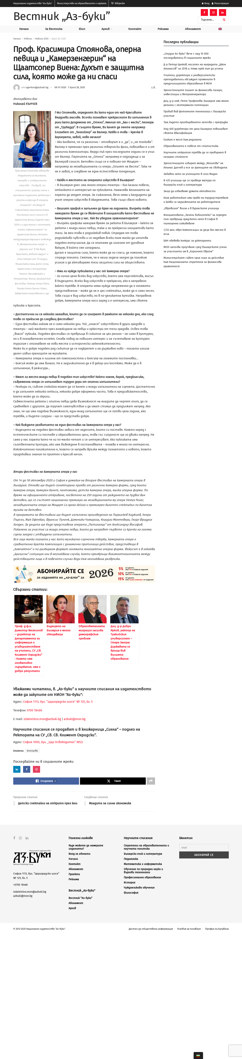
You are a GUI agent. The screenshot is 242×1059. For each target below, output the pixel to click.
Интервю (32, 750)
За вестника (53, 29)
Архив (106, 29)
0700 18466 (34, 710)
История (129, 882)
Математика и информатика (143, 864)
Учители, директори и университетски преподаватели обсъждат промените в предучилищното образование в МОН (189, 79)
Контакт (134, 29)
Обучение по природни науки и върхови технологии (143, 871)
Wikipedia (119, 3)
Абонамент (193, 29)
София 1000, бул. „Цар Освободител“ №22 (53, 742)
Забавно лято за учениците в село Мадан (190, 174)
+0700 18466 (20, 884)
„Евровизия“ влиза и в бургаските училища (191, 208)
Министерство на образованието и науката (81, 3)
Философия (131, 892)
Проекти (74, 874)
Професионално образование (142, 877)
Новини (28, 38)
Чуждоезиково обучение (139, 887)
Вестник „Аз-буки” (61, 16)
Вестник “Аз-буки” (80, 898)
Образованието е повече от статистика (191, 146)
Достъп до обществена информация (151, 928)
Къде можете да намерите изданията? (86, 847)
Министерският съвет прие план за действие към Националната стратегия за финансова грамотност (194, 262)
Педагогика (131, 859)
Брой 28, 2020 (59, 38)
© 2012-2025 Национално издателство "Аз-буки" (39, 929)
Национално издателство (32, 3)
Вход (206, 3)
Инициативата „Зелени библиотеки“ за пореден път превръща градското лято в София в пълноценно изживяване (195, 219)
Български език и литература (143, 853)
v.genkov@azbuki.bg (37, 87)
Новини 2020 (42, 38)
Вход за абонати (79, 853)
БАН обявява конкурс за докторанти (187, 240)
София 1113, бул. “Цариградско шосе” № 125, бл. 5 (57, 701)
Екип (82, 29)
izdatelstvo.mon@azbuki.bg (42, 719)
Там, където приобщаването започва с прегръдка (196, 122)
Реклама (163, 29)
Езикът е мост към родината (183, 139)
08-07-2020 (60, 87)
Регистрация (221, 3)
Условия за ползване (189, 928)
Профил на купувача (217, 928)
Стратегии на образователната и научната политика (146, 847)
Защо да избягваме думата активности (190, 191)
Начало (24, 29)
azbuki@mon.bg (74, 719)
